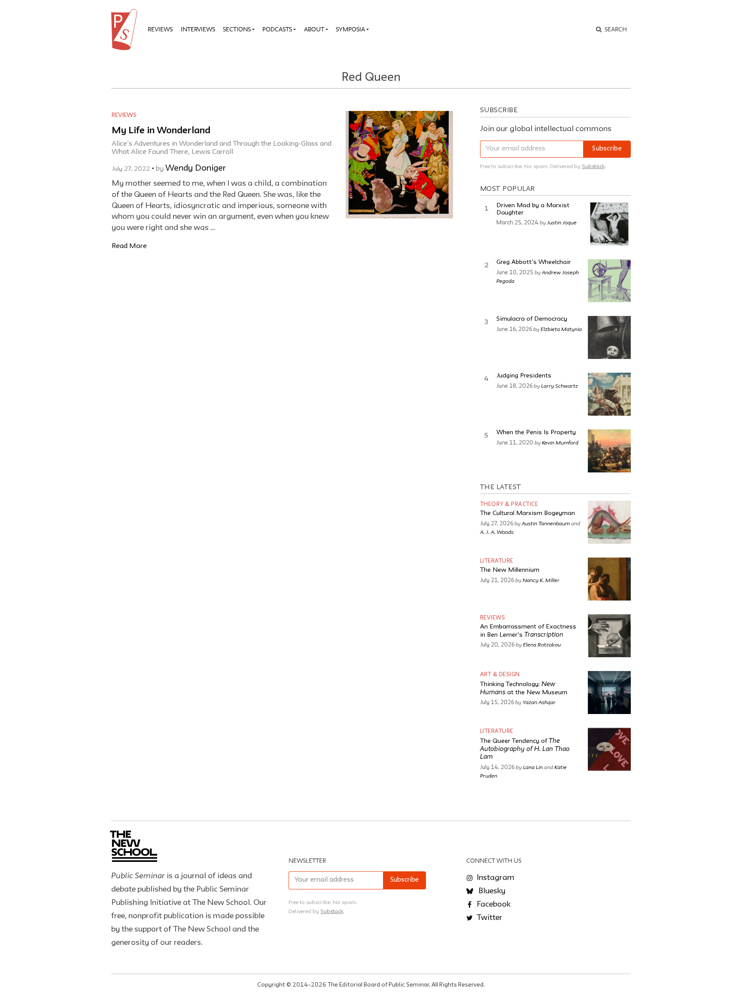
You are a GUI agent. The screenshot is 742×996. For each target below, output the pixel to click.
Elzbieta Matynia (561, 329)
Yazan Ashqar (539, 702)
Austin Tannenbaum (546, 523)
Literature (497, 561)
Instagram (494, 877)
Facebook (493, 904)
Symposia (350, 29)
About (314, 29)
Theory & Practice (509, 504)
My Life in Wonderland (161, 131)
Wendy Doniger (195, 168)
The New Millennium (509, 570)
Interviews (198, 29)
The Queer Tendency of (525, 749)
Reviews (160, 29)
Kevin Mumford (560, 442)
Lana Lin (533, 767)
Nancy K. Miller (541, 580)
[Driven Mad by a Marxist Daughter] (609, 223)
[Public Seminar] (125, 29)
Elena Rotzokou (542, 644)
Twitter (488, 917)
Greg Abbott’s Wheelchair (533, 262)
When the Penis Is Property (536, 432)
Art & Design (500, 674)
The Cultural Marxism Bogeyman (527, 513)
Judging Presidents (523, 376)
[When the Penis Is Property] (609, 450)
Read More (129, 246)
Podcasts (277, 29)
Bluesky (491, 891)
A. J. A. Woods (497, 532)
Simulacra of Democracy (531, 319)
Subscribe (607, 149)
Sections (237, 29)
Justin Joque (562, 222)
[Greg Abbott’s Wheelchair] (609, 280)
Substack (593, 166)
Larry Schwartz (559, 386)
